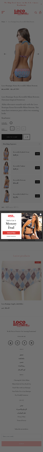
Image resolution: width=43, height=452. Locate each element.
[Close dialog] (41, 214)
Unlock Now (11, 233)
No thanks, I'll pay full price (11, 236)
